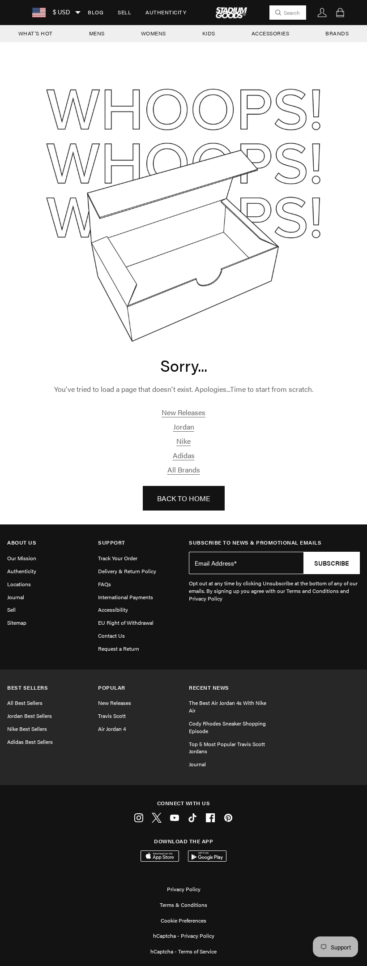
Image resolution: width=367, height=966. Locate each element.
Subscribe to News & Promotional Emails (255, 542)
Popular (111, 687)
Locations (19, 584)
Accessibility (113, 609)
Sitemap (16, 622)
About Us (21, 542)
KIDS (208, 33)
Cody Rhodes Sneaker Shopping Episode (227, 727)
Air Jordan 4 (112, 729)
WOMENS (153, 33)
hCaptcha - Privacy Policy (183, 936)
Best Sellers (27, 687)
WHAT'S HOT (35, 33)
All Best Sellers (25, 703)
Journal (15, 597)
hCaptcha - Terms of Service (183, 951)
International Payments (125, 597)
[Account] (322, 12)
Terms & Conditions (183, 905)
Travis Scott (112, 716)
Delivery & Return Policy (127, 571)
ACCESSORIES (271, 33)
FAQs (104, 584)
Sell (124, 12)
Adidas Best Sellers (30, 742)
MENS (97, 33)
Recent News (209, 687)
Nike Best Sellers (27, 729)
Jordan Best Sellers (29, 716)
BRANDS (337, 33)
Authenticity (165, 12)
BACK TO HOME (183, 498)
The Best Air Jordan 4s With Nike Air (227, 706)
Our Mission (21, 558)
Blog (95, 12)
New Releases (183, 412)
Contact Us (111, 635)
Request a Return (118, 648)
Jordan (183, 426)
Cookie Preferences (183, 920)
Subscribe (331, 562)
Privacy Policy (184, 889)
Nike (183, 441)
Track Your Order (117, 558)
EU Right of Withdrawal (126, 622)
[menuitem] (96, 12)
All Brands (183, 469)
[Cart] (340, 12)
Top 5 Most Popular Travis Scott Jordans (227, 748)
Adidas (184, 455)
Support (111, 542)
